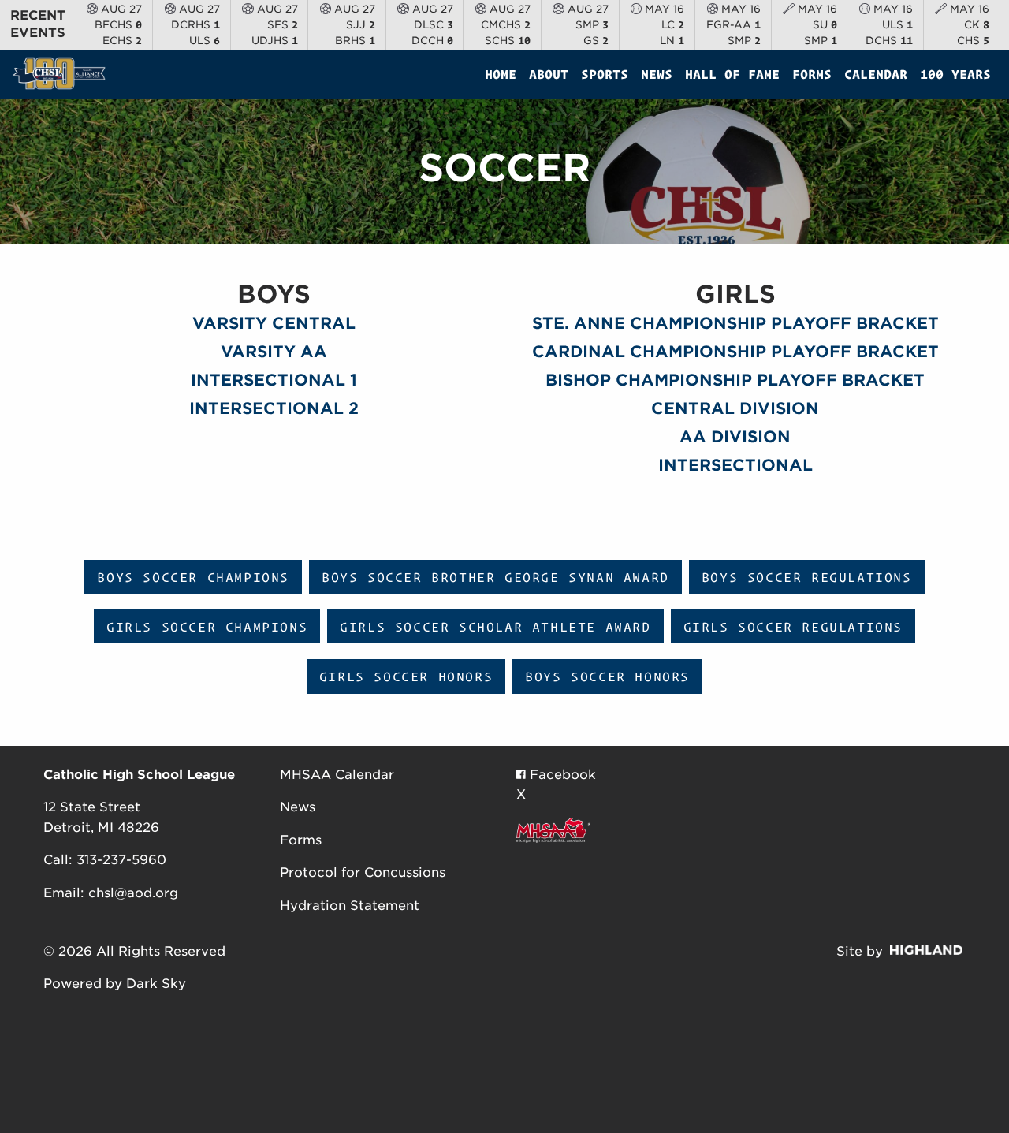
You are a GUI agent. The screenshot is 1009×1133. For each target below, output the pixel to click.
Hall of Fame (732, 74)
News (656, 74)
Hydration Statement (349, 905)
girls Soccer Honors (406, 676)
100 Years (955, 74)
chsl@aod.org (133, 892)
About (548, 74)
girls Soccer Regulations (793, 627)
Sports (604, 74)
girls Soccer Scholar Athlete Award (495, 627)
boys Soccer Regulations (807, 577)
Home (500, 74)
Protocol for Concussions (362, 872)
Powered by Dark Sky (114, 983)
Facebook (561, 774)
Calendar (875, 74)
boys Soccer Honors (607, 676)
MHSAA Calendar (337, 774)
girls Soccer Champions (206, 627)
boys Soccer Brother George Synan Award (495, 577)
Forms (812, 74)
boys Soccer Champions (193, 577)
